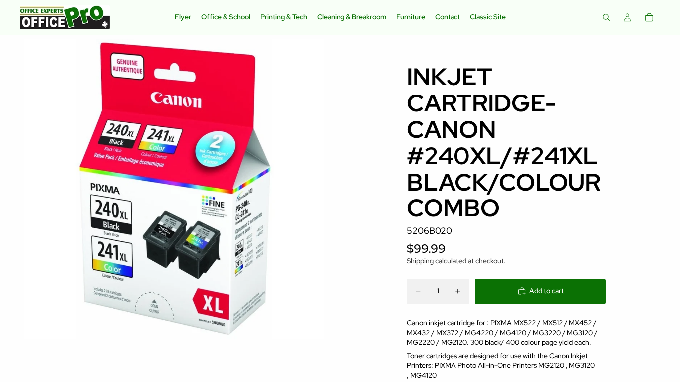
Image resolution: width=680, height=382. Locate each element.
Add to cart (546, 290)
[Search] (606, 17)
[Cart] (649, 17)
